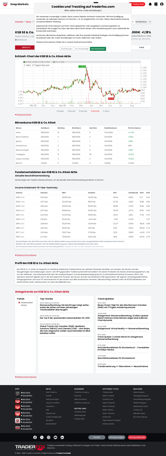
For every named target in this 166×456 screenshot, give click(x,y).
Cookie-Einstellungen (63, 38)
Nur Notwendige (82, 49)
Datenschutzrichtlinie (83, 42)
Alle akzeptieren (98, 49)
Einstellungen (67, 49)
